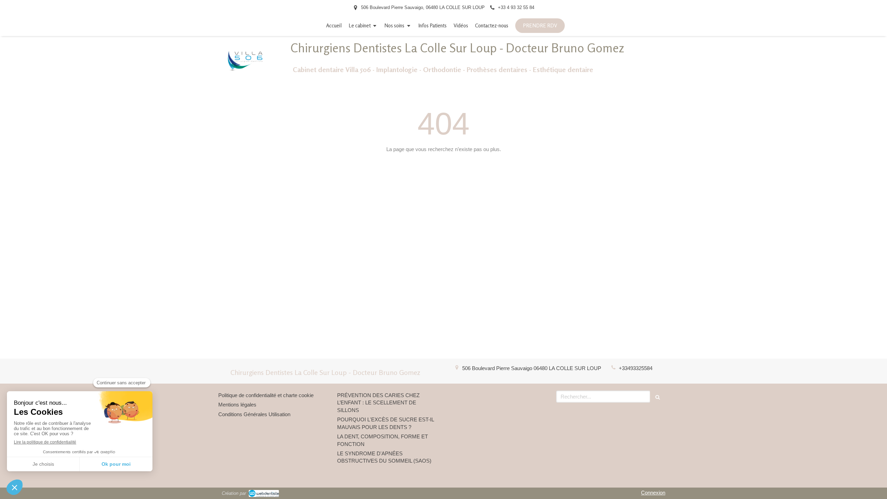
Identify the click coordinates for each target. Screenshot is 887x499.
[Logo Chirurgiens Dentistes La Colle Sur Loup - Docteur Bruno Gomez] (245, 77)
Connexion (653, 493)
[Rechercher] (657, 397)
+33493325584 (635, 368)
